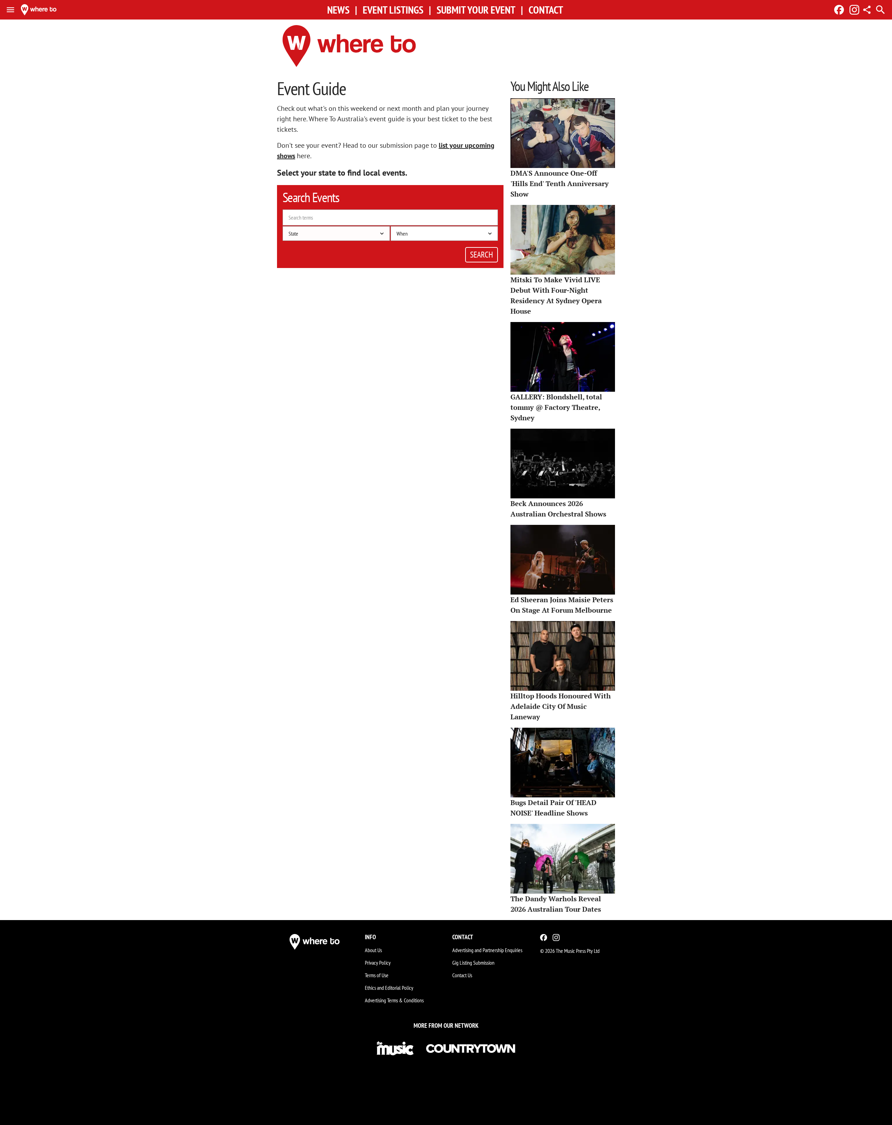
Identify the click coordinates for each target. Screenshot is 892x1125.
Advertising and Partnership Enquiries (487, 950)
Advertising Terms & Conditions (394, 1000)
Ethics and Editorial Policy (389, 987)
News (338, 10)
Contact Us (462, 975)
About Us (373, 950)
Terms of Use (377, 975)
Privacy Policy (378, 962)
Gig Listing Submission (473, 962)
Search (481, 254)
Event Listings (393, 10)
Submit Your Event (476, 10)
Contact (546, 10)
